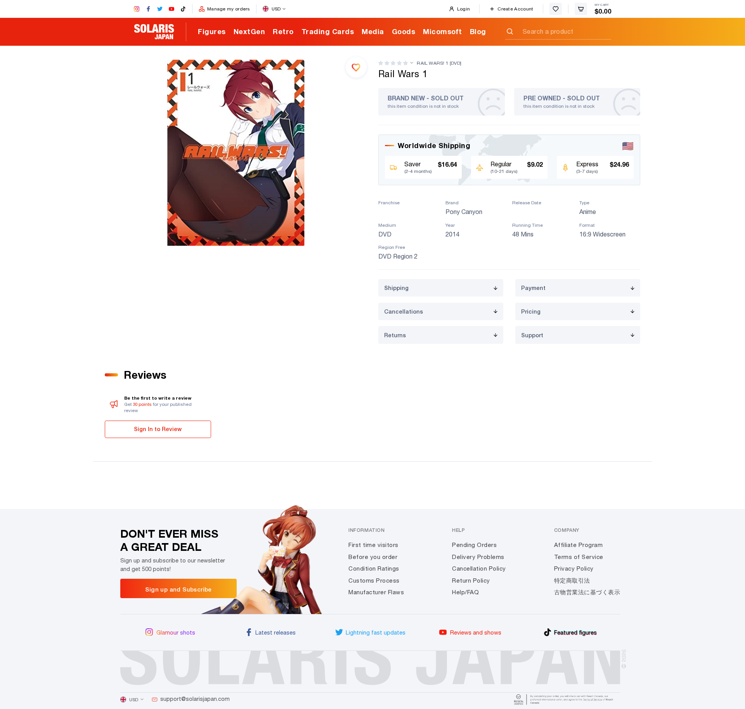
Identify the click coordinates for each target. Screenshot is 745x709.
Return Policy (471, 580)
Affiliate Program (578, 545)
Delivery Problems (478, 557)
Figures (212, 31)
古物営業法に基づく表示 (587, 592)
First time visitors (373, 545)
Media (373, 31)
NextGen (249, 31)
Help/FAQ (465, 592)
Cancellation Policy (479, 568)
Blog (478, 31)
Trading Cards (327, 31)
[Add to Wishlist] (356, 67)
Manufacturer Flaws (376, 592)
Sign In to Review (158, 429)
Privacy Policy (574, 568)
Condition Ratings (373, 568)
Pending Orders (474, 545)
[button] (393, 63)
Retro (283, 31)
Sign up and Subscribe (178, 589)
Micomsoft (442, 31)
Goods (404, 31)
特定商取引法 (572, 580)
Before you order (372, 557)
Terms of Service (578, 557)
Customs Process (374, 580)
